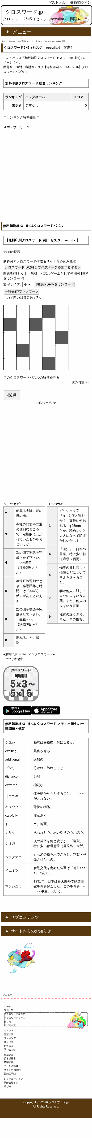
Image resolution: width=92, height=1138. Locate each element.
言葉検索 (8, 1034)
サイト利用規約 (12, 1070)
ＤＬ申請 (8, 1042)
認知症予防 (10, 1073)
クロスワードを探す (14, 1014)
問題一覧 (8, 1010)
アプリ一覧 (10, 1025)
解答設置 (8, 1045)
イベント (8, 1030)
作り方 (7, 1021)
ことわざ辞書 (11, 1066)
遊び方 (7, 1086)
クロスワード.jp (24, 12)
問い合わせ (10, 1049)
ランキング (10, 1038)
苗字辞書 (8, 1062)
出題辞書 (8, 1054)
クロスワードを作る (14, 1018)
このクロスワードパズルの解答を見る (31, 377)
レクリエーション (13, 1078)
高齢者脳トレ (11, 1082)
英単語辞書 (10, 1058)
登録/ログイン (80, 2)
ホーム (7, 1006)
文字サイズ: (12, 284)
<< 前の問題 (11, 252)
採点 (12, 395)
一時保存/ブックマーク (22, 291)
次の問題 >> (80, 382)
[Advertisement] (46, 176)
